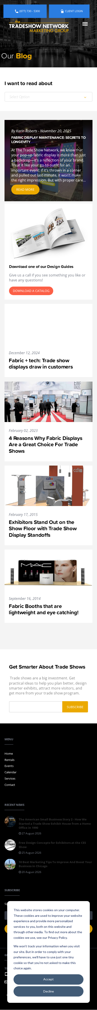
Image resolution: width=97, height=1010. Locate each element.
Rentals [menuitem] (9, 760)
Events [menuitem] (9, 766)
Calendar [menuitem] (10, 772)
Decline (48, 991)
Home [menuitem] (9, 753)
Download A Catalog (31, 291)
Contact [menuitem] (10, 785)
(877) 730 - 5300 (29, 11)
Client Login (74, 11)
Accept (48, 979)
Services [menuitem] (10, 778)
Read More (25, 189)
